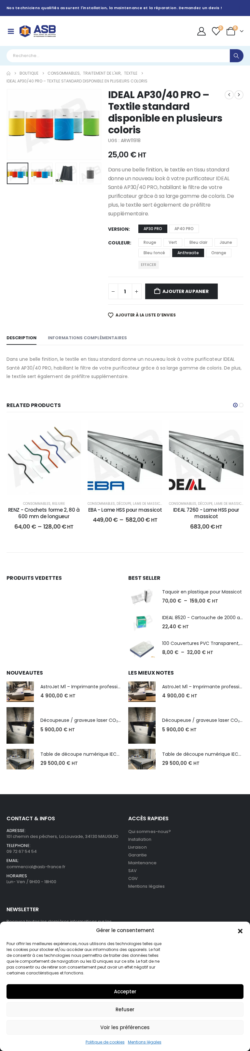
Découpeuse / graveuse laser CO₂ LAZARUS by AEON (99, 720)
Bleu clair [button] (198, 242)
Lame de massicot (148, 503)
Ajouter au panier (185, 291)
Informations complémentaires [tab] (87, 338)
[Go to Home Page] (8, 73)
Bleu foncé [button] (154, 252)
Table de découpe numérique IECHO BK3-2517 (92, 754)
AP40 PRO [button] (184, 228)
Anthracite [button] (188, 252)
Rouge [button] (150, 242)
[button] (240, 930)
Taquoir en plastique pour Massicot (202, 592)
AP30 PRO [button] (153, 228)
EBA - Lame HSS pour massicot (125, 509)
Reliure (58, 503)
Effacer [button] (148, 264)
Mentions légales (144, 1042)
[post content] (44, 457)
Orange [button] (218, 252)
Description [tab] (21, 338)
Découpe (124, 503)
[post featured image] (142, 597)
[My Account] (201, 31)
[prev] (229, 94)
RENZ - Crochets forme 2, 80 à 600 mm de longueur (44, 513)
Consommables (36, 503)
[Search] (236, 55)
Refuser (125, 1009)
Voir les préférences (125, 1027)
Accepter (125, 991)
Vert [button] (173, 242)
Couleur (119, 243)
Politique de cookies (105, 1042)
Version (118, 229)
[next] (238, 94)
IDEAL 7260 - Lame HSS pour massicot (206, 513)
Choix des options (49, 488)
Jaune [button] (226, 242)
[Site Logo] (38, 31)
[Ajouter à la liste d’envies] (71, 430)
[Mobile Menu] (11, 31)
